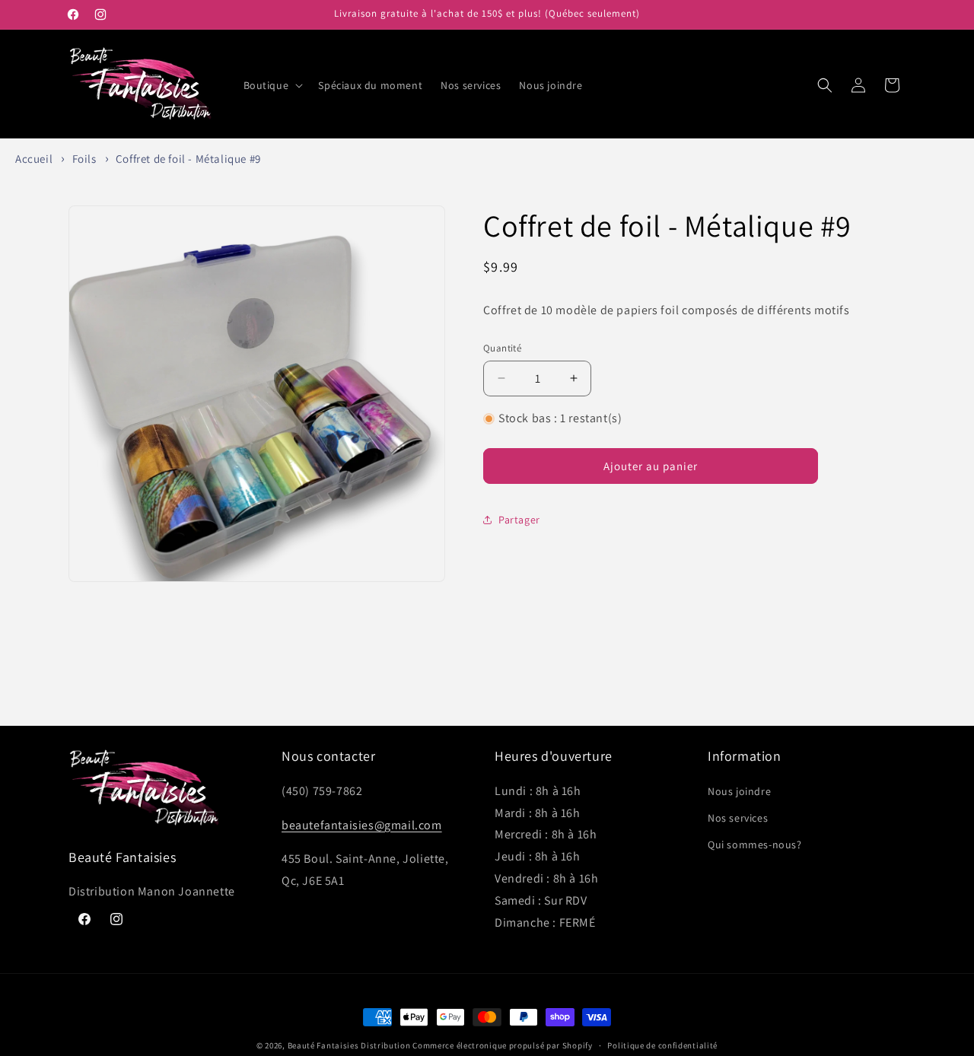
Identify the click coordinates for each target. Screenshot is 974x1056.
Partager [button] (519, 519)
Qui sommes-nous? (755, 844)
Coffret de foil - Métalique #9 (188, 158)
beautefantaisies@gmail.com (362, 824)
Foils (84, 158)
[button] (272, 85)
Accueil (34, 158)
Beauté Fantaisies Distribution (349, 1045)
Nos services (738, 817)
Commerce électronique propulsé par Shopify (502, 1045)
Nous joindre (739, 790)
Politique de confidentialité (662, 1044)
